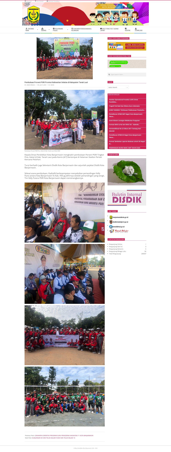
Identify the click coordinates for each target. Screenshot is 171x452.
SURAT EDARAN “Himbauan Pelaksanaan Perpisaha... (127, 110)
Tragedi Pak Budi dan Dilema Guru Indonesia (124, 106)
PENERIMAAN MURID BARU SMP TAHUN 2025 (124, 148)
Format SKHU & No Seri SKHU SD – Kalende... (124, 124)
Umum (52, 85)
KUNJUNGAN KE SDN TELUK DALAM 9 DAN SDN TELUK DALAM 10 (53, 438)
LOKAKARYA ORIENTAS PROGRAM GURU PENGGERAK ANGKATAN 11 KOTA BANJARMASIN (64, 435)
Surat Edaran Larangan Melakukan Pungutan (124, 120)
